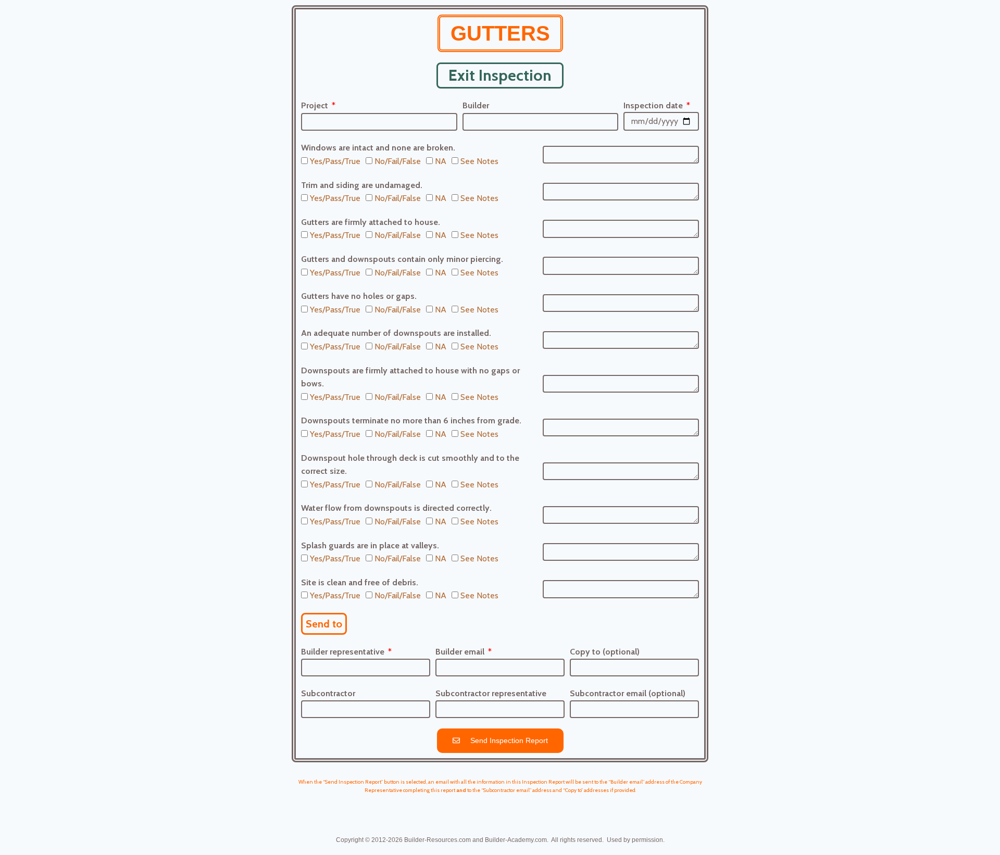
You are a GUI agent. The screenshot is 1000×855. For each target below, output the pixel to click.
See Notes (479, 161)
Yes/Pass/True (335, 161)
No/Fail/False (397, 161)
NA (440, 161)
